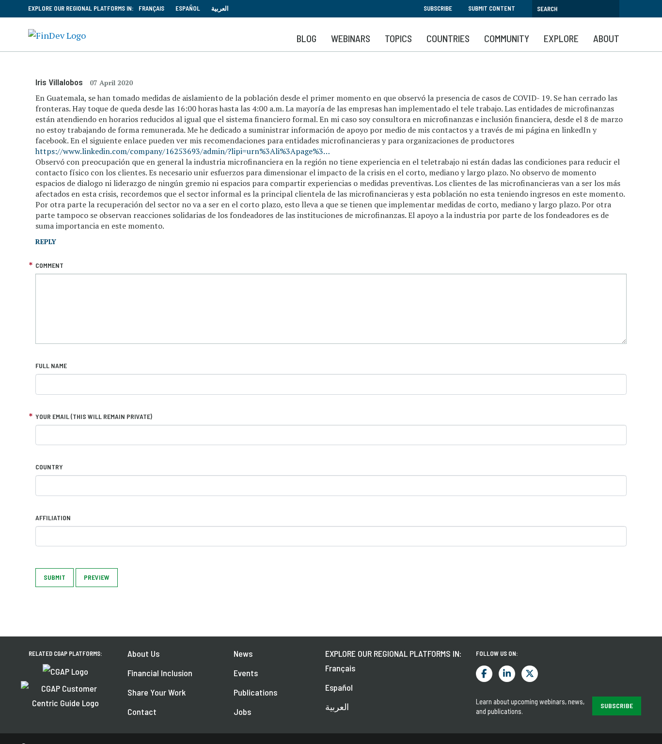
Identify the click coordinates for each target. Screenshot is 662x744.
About (606, 38)
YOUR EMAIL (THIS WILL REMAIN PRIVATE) (93, 416)
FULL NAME (51, 365)
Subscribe (438, 8)
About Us (143, 653)
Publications (255, 692)
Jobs (242, 711)
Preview (97, 577)
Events (246, 672)
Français (151, 8)
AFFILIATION (53, 517)
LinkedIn (507, 674)
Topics (398, 38)
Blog (306, 38)
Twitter (529, 674)
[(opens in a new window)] (65, 670)
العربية (220, 8)
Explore (561, 38)
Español (187, 8)
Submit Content (491, 8)
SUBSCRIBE (616, 705)
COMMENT (49, 265)
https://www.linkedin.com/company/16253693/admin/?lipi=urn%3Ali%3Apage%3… (182, 151)
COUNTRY (49, 467)
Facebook (484, 674)
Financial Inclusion (159, 672)
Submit (54, 577)
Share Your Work (156, 692)
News (243, 653)
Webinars (350, 38)
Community (506, 38)
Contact (142, 711)
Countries (448, 38)
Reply (45, 241)
